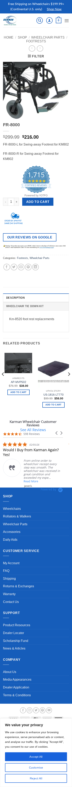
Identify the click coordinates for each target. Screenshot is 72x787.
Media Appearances (17, 679)
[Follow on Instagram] (30, 710)
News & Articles (14, 648)
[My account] (49, 20)
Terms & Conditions (17, 695)
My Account (11, 563)
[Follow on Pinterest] (43, 710)
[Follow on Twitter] (36, 710)
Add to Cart (38, 202)
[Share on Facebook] (6, 267)
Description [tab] (15, 297)
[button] (39, 20)
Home (8, 37)
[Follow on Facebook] (23, 710)
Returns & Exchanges (18, 586)
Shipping (9, 578)
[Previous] (3, 382)
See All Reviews (33, 429)
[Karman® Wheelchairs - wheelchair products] (16, 20)
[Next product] (32, 48)
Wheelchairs (12, 508)
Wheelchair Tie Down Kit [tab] (25, 306)
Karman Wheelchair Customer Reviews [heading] (33, 423)
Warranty (9, 594)
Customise (36, 767)
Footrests (36, 41)
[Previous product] (40, 48)
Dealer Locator (13, 633)
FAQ (6, 570)
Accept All (35, 756)
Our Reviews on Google (29, 237)
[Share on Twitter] (14, 267)
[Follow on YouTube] (49, 710)
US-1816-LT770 (53, 394)
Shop (22, 37)
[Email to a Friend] (21, 267)
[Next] (68, 382)
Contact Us (11, 602)
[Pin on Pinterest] (28, 267)
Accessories (11, 531)
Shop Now (54, 9)
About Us (9, 672)
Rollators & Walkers (17, 516)
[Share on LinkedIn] (35, 267)
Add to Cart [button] (53, 404)
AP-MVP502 (18, 382)
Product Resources (16, 625)
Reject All (36, 778)
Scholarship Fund (15, 640)
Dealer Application (16, 687)
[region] (36, 752)
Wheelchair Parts (48, 37)
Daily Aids (10, 539)
